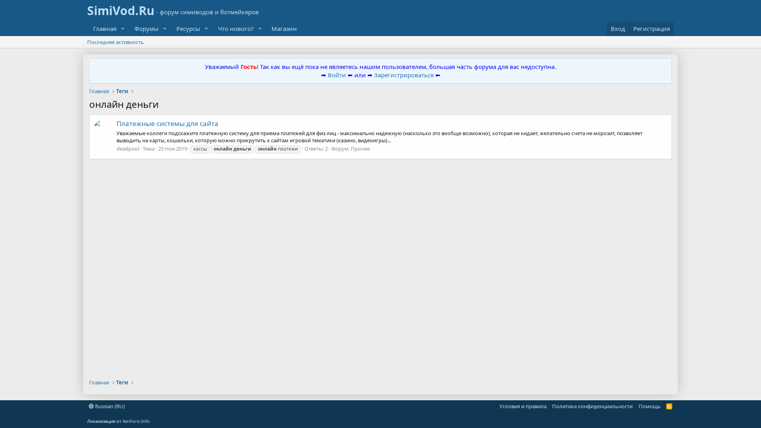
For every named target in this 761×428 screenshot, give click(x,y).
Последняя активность (115, 42)
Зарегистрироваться (404, 75)
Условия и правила (523, 406)
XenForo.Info (136, 421)
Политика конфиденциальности (592, 406)
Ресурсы (188, 28)
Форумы (146, 28)
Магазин (284, 28)
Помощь (650, 406)
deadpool (128, 148)
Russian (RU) (109, 406)
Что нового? (236, 28)
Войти (337, 75)
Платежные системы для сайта (167, 123)
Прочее (360, 148)
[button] (122, 28)
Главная (105, 28)
